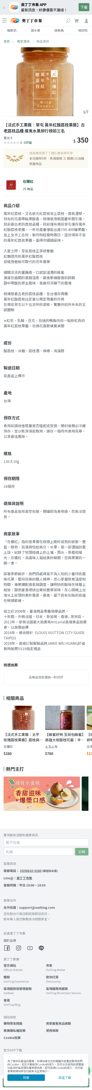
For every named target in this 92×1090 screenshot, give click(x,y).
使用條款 (52, 1030)
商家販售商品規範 (58, 1023)
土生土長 (51, 746)
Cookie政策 (12, 1037)
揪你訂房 (52, 977)
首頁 (7, 41)
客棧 (7, 1000)
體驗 (7, 977)
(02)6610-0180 (31, 870)
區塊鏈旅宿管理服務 (18, 988)
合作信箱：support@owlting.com (29, 907)
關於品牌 (10, 940)
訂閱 (82, 851)
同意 (26, 1077)
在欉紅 (8, 746)
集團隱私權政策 (14, 1030)
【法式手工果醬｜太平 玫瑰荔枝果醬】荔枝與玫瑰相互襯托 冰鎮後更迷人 (23, 737)
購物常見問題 (13, 1023)
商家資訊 (23, 41)
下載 (84, 7)
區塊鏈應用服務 (57, 988)
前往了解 (65, 1077)
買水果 (35, 30)
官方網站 (10, 965)
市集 (49, 965)
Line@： (18, 878)
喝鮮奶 (12, 30)
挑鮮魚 (59, 30)
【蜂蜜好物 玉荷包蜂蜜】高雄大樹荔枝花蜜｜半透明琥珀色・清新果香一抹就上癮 (64, 737)
